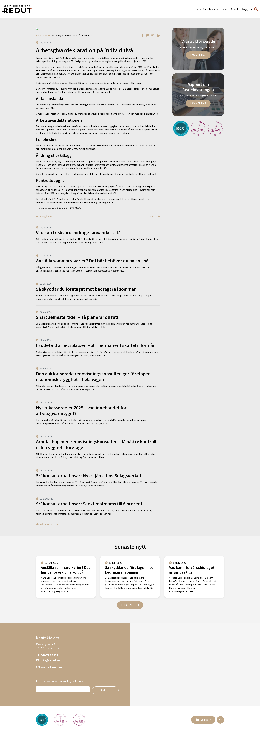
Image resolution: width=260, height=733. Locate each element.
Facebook (56, 667)
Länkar (224, 9)
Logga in (247, 9)
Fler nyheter (130, 605)
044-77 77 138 (49, 655)
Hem (198, 9)
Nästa (153, 216)
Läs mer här (198, 55)
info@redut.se (50, 660)
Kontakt (235, 9)
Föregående (45, 216)
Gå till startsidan (49, 524)
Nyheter (47, 35)
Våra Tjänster (210, 9)
